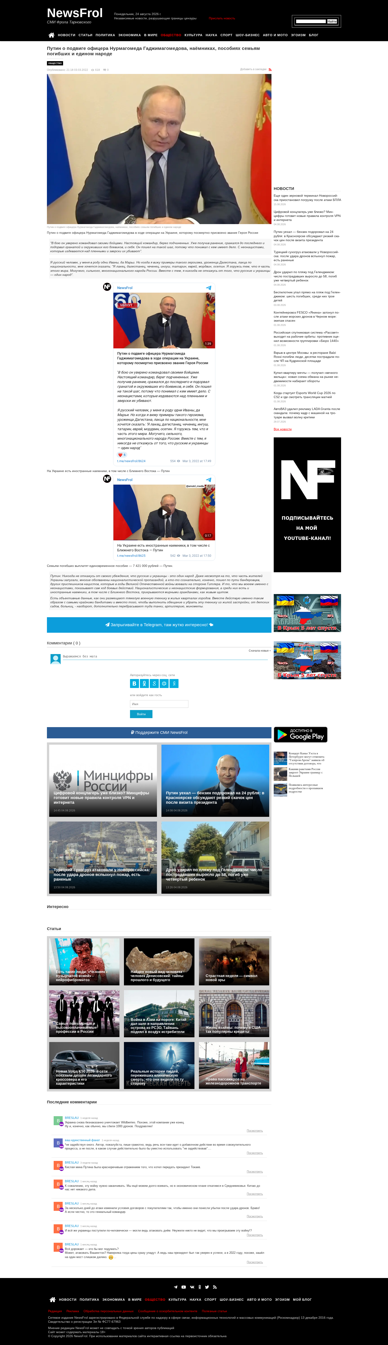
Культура (194, 34)
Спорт (226, 34)
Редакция (55, 1311)
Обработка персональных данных (109, 1311)
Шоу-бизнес (248, 34)
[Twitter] (207, 1287)
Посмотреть (255, 1130)
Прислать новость (222, 18)
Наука (211, 34)
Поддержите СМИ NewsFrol (160, 732)
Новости (66, 34)
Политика (105, 34)
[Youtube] (183, 1287)
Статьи (86, 34)
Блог (314, 34)
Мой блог (302, 1299)
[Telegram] (175, 1287)
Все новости (283, 429)
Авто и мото (275, 34)
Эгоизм (298, 34)
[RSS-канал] (270, 70)
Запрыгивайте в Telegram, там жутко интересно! (159, 624)
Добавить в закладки (253, 69)
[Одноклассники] (200, 1287)
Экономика (129, 34)
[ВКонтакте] (192, 1287)
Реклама (72, 1311)
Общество (171, 34)
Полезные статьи (214, 1311)
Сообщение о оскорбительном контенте (167, 1311)
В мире (151, 34)
